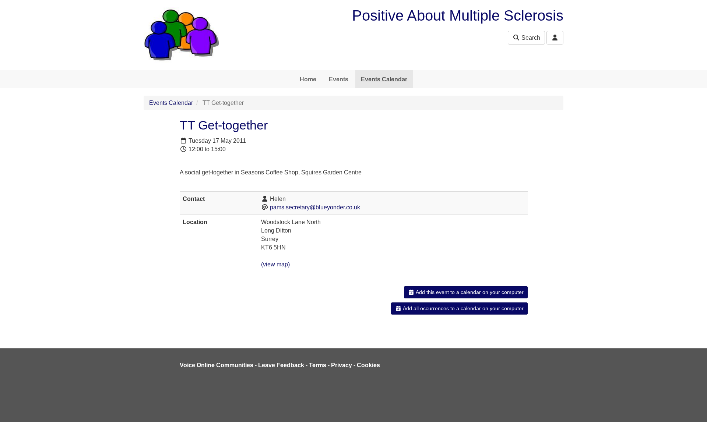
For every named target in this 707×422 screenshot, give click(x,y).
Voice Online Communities (216, 365)
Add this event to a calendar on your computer (469, 292)
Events (338, 79)
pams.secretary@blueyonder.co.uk (315, 207)
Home (308, 79)
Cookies (368, 365)
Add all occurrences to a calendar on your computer (463, 308)
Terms (317, 365)
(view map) (275, 264)
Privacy (341, 365)
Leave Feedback (281, 365)
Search (530, 38)
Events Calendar (384, 79)
